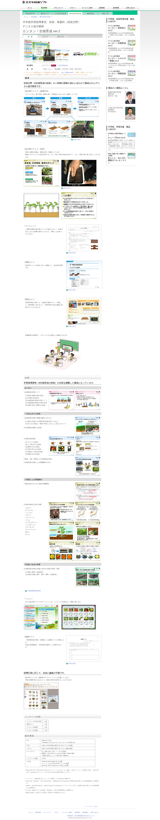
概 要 (30, 37)
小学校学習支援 (60, 13)
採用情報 (116, 8)
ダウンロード (58, 8)
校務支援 (90, 13)
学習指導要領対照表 (34, 591)
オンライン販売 (87, 8)
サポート (73, 8)
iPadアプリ (45, 13)
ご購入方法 (60, 37)
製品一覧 (105, 13)
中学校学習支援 (75, 13)
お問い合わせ (130, 8)
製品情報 (44, 8)
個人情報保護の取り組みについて (84, 815)
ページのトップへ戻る (91, 806)
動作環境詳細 (63, 65)
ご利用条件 (69, 815)
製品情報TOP (30, 13)
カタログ (45, 37)
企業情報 (101, 8)
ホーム (30, 8)
